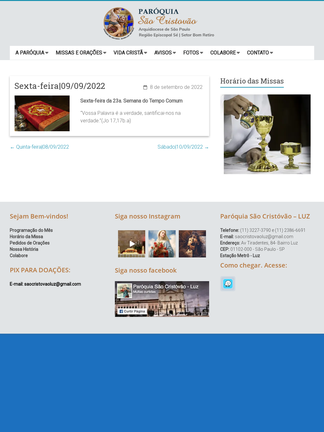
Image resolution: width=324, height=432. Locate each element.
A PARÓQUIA (30, 53)
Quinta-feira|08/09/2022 (39, 147)
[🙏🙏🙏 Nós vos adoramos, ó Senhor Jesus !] (131, 243)
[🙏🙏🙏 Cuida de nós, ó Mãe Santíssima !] (162, 243)
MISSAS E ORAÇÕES (79, 53)
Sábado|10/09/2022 (183, 147)
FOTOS (191, 53)
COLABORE (223, 53)
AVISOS (163, 53)
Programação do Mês (31, 230)
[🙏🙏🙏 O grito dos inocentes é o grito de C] (192, 243)
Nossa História (24, 249)
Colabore (19, 255)
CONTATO (258, 53)
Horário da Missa (26, 236)
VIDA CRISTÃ (128, 53)
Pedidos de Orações (30, 242)
